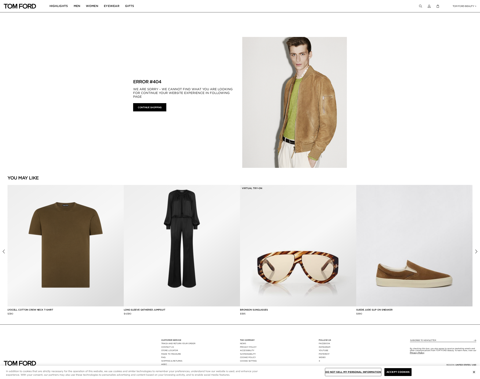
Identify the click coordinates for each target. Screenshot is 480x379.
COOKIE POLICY (248, 357)
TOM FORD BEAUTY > (464, 6)
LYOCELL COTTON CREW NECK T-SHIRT (31, 309)
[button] (429, 6)
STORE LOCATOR (169, 350)
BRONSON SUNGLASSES (254, 309)
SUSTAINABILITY (248, 354)
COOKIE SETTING (248, 361)
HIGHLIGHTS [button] (59, 6)
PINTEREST (324, 354)
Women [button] (92, 6)
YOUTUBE (323, 350)
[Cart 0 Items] (437, 6)
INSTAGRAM (324, 347)
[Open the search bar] (420, 6)
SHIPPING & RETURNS (171, 361)
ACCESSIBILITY (247, 350)
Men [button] (77, 6)
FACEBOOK (324, 343)
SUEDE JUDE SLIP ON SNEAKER (374, 309)
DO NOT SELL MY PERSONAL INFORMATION (353, 372)
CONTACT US (167, 347)
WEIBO (322, 357)
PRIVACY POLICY (248, 347)
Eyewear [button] (111, 6)
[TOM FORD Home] (20, 6)
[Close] (474, 372)
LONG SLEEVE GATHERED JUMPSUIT (144, 309)
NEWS (243, 343)
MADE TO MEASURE (171, 354)
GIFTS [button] (129, 6)
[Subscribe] (474, 340)
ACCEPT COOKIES (398, 372)
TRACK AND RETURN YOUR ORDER (178, 343)
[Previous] (4, 251)
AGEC (164, 364)
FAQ (163, 357)
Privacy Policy (417, 352)
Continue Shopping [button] (150, 107)
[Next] (476, 251)
